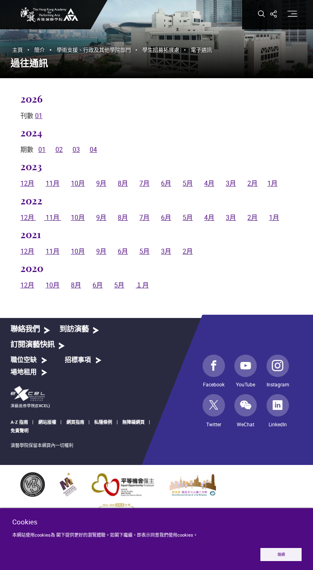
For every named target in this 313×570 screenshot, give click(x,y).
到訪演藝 (74, 329)
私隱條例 (103, 422)
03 (76, 149)
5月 (188, 183)
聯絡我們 (25, 329)
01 (38, 115)
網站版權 (47, 422)
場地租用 (24, 372)
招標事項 (78, 360)
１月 (142, 285)
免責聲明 (20, 431)
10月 (78, 183)
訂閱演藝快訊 (33, 345)
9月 (101, 183)
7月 (144, 183)
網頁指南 (75, 422)
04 (93, 149)
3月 (231, 183)
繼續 (281, 554)
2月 (252, 183)
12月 (27, 183)
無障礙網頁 (133, 422)
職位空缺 (24, 360)
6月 (166, 183)
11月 (53, 183)
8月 (123, 183)
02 (59, 149)
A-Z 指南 (19, 422)
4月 (209, 183)
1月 (272, 183)
